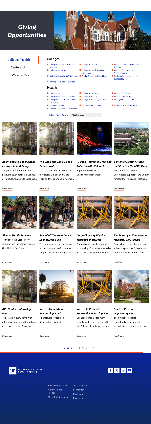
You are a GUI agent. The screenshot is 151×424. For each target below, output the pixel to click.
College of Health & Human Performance (93, 71)
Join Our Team (80, 385)
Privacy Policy (80, 398)
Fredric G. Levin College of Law (94, 76)
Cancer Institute (56, 93)
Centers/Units (20, 67)
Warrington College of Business (62, 82)
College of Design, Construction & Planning (127, 65)
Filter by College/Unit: (59, 115)
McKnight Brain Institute (124, 99)
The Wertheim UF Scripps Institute (63, 108)
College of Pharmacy (122, 96)
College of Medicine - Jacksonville (63, 96)
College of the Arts (89, 64)
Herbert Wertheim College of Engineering (126, 77)
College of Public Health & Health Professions (63, 100)
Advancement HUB (57, 385)
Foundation (78, 389)
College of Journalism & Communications (124, 71)
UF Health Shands (57, 105)
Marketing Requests (58, 396)
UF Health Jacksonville (91, 105)
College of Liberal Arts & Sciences (63, 76)
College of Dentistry (90, 93)
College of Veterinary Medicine (94, 99)
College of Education (58, 70)
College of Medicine (122, 93)
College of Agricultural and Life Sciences (62, 65)
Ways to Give (21, 75)
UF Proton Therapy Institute (125, 105)
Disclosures (79, 393)
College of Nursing (89, 96)
